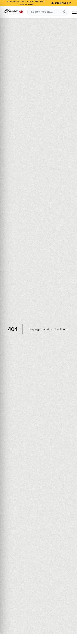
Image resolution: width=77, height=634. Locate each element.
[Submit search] (64, 11)
